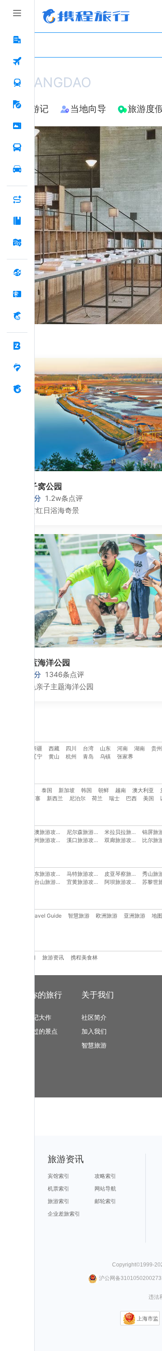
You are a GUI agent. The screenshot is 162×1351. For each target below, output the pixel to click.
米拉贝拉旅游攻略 (126, 832)
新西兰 (55, 798)
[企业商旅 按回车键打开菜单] (17, 346)
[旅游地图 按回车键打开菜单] (17, 242)
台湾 (88, 748)
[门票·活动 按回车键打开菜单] (17, 126)
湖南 (139, 748)
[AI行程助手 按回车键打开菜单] (17, 199)
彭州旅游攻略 (45, 840)
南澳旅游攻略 (45, 832)
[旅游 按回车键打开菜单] (17, 104)
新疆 (37, 748)
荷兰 (97, 798)
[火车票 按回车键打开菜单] (17, 83)
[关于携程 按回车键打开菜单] (17, 389)
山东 (105, 748)
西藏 (54, 748)
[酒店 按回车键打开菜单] (17, 40)
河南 (122, 748)
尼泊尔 (77, 798)
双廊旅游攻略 (120, 840)
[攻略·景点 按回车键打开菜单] (17, 221)
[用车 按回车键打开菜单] (17, 169)
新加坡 (66, 790)
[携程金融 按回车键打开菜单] (17, 316)
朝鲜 (103, 790)
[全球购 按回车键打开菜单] (17, 272)
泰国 (46, 790)
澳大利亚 (143, 790)
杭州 (71, 756)
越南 (120, 790)
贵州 (156, 748)
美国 (148, 798)
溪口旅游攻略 (83, 840)
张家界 (125, 756)
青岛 (88, 756)
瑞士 (114, 798)
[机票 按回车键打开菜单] (17, 61)
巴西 (131, 798)
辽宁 (37, 756)
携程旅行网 (86, 16)
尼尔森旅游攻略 (85, 832)
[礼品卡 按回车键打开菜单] (17, 294)
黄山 (54, 756)
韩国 (86, 790)
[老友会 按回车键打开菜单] (17, 367)
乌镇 (105, 756)
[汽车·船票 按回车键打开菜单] (17, 147)
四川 (71, 748)
